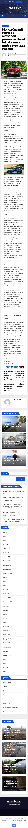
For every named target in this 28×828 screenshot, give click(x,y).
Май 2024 (5, 618)
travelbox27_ (13, 53)
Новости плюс (7, 703)
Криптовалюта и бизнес (10, 695)
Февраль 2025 (7, 598)
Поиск (4, 474)
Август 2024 (6, 606)
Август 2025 (6, 577)
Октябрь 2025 (7, 569)
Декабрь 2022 (7, 655)
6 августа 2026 (9, 769)
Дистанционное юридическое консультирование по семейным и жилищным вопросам (13, 513)
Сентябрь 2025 (7, 573)
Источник (7, 361)
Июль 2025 (6, 581)
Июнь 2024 (6, 614)
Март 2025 (6, 593)
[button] (22, 16)
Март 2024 (6, 626)
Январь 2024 (6, 634)
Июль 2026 (6, 536)
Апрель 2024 (6, 622)
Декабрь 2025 (7, 565)
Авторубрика (5, 26)
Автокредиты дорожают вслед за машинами (13, 460)
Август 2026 (6, 532)
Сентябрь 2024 (7, 602)
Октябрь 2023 (7, 647)
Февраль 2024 (7, 630)
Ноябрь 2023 (6, 643)
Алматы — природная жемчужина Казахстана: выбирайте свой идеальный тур (13, 498)
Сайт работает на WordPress (9, 812)
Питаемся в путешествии (10, 707)
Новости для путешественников (12, 699)
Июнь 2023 (6, 651)
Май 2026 (5, 544)
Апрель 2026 (6, 548)
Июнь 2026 (6, 540)
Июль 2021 (6, 659)
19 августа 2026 (10, 752)
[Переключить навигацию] (13, 16)
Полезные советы (8, 711)
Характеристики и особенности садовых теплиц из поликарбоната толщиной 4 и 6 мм (13, 506)
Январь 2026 (6, 561)
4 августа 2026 (9, 786)
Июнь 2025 (6, 585)
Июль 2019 (6, 671)
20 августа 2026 (10, 735)
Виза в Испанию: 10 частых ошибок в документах (13, 732)
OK (14, 825)
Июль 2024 (6, 610)
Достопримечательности (10, 690)
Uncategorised (7, 682)
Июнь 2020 (6, 663)
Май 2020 (5, 667)
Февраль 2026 (7, 557)
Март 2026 (6, 552)
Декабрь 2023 (7, 639)
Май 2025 (5, 589)
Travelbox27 (14, 7)
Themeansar (14, 814)
